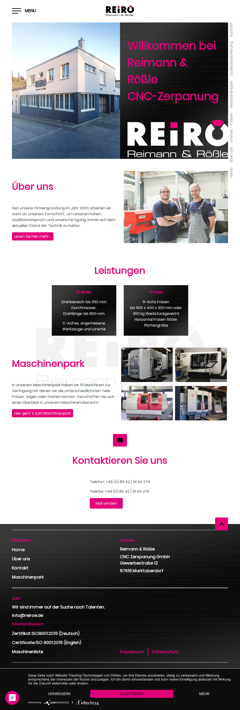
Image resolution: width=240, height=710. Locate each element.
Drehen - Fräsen (231, 127)
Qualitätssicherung (231, 58)
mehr (204, 694)
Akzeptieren (131, 694)
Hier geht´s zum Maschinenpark (42, 413)
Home (231, 172)
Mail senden (106, 503)
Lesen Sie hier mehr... (32, 236)
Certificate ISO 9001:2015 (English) (46, 642)
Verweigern (59, 694)
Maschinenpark (231, 94)
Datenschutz (165, 652)
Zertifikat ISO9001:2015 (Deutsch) (45, 633)
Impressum (132, 652)
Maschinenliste (27, 652)
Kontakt (231, 30)
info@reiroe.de (27, 615)
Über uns (231, 155)
